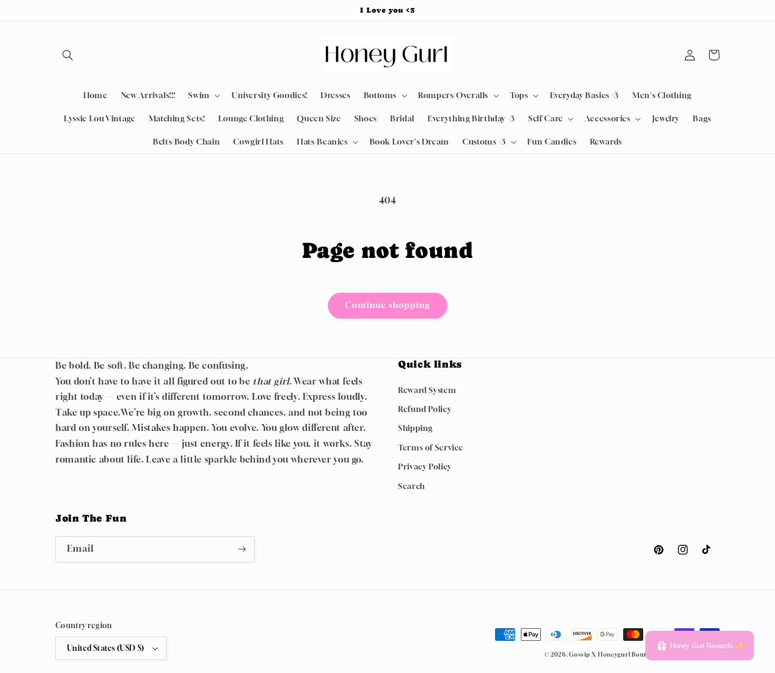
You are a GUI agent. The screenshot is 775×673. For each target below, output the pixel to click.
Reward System (427, 390)
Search (411, 486)
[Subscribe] (242, 549)
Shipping (415, 428)
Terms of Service (430, 447)
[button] (67, 55)
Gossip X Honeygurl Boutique (615, 654)
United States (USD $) (105, 648)
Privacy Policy (425, 466)
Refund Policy (424, 409)
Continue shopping (388, 305)
